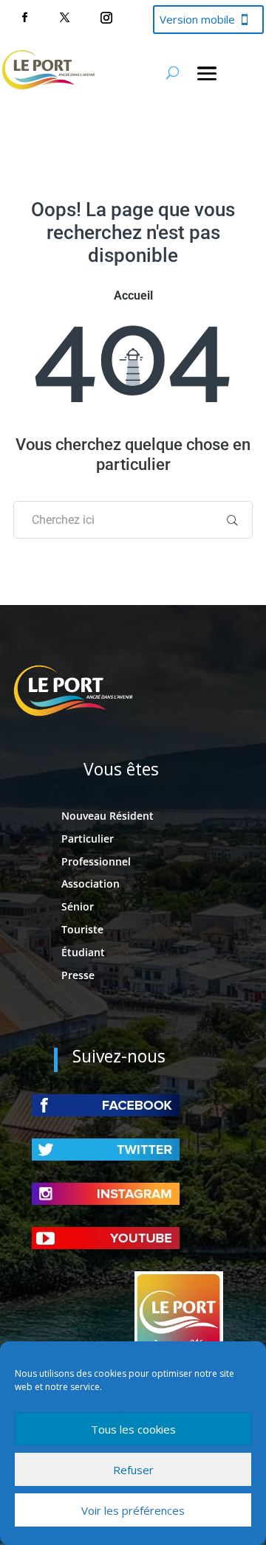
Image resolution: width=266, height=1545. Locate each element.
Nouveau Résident (107, 816)
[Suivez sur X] (64, 17)
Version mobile (197, 19)
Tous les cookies (133, 1429)
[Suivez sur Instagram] (106, 18)
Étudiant (83, 952)
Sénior (77, 906)
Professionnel (96, 861)
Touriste (82, 929)
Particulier (87, 839)
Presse (78, 975)
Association (90, 884)
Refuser (133, 1469)
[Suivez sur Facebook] (24, 17)
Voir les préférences (133, 1510)
